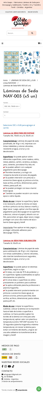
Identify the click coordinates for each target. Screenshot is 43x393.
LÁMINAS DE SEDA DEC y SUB (23, 80)
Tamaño (5, 102)
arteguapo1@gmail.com (12, 374)
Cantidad (5, 112)
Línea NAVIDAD (10, 83)
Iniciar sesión (33, 12)
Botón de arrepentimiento (12, 381)
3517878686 (8, 377)
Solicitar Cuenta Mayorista (15, 12)
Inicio (5, 80)
